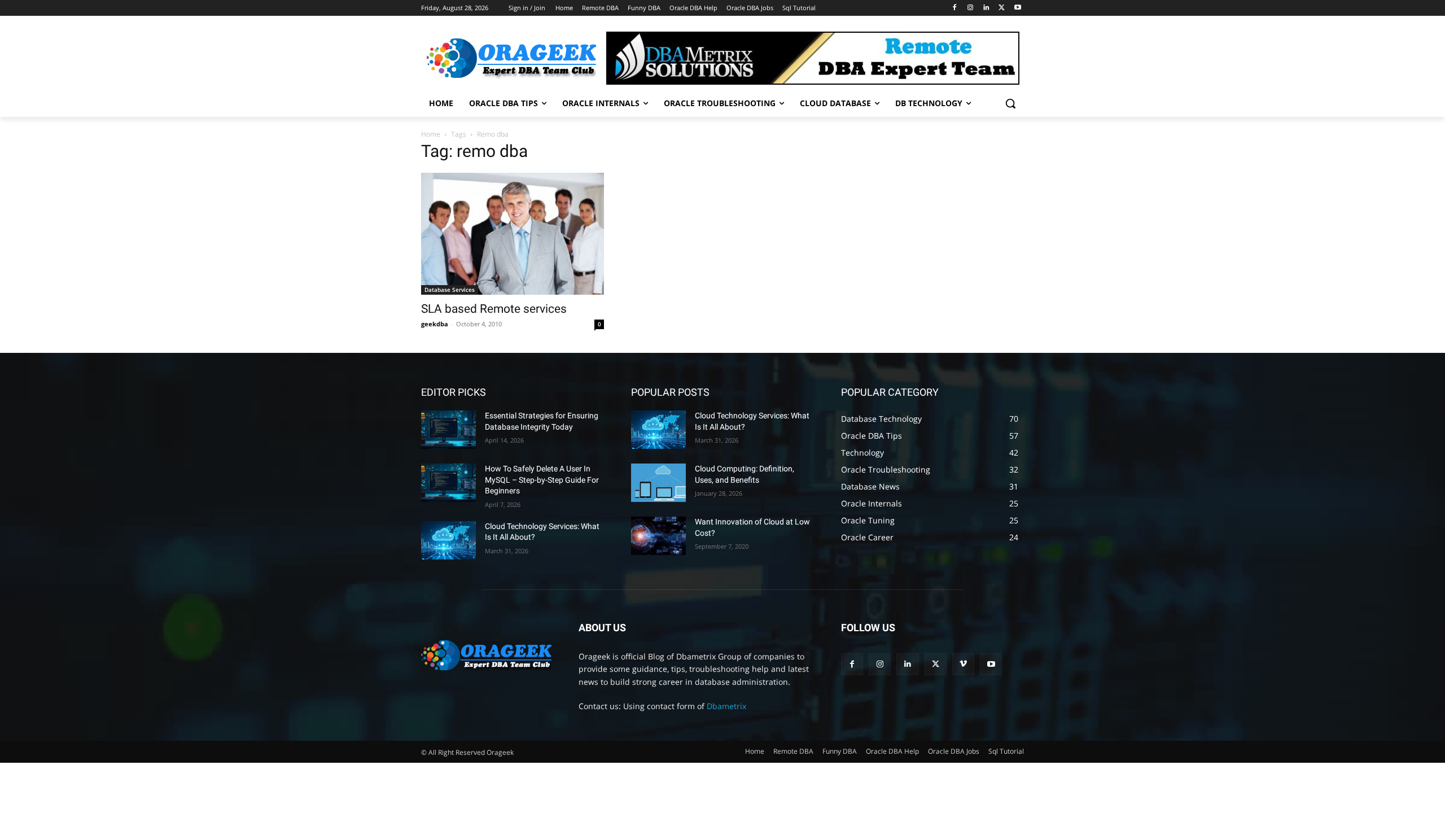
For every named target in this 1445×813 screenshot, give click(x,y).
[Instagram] (970, 8)
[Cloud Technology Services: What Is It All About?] (448, 540)
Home (430, 134)
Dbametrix (726, 706)
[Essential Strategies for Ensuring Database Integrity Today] (448, 429)
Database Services (449, 290)
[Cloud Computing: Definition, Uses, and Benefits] (658, 483)
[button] (1010, 103)
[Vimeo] (963, 664)
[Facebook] (954, 8)
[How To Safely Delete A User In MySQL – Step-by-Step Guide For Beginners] (448, 483)
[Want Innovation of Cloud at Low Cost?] (658, 536)
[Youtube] (1017, 8)
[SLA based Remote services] (512, 234)
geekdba (434, 324)
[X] (1001, 8)
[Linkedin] (986, 8)
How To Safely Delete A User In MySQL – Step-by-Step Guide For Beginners (542, 479)
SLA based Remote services (494, 309)
